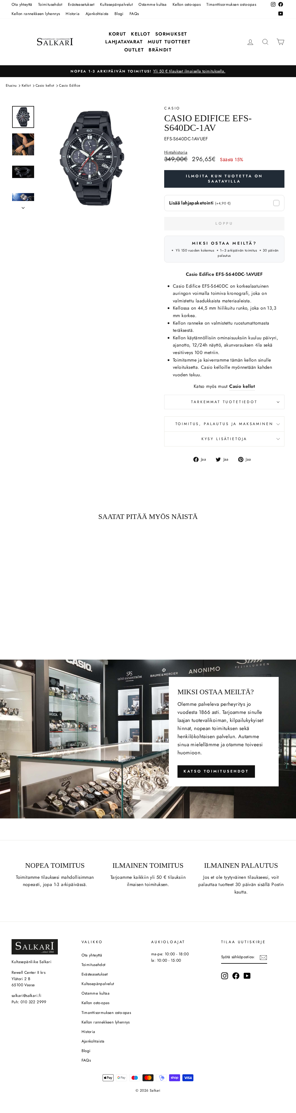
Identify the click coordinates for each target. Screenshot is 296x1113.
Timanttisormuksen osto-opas (231, 4)
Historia (72, 13)
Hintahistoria (175, 152)
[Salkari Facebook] (235, 975)
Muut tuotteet (169, 41)
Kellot (141, 34)
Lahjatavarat (124, 41)
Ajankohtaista (97, 13)
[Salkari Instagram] (224, 975)
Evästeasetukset (81, 4)
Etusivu (11, 85)
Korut (117, 34)
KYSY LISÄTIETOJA (224, 439)
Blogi (119, 13)
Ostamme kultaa (152, 4)
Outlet (134, 49)
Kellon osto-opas (187, 4)
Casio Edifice (69, 85)
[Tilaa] (263, 957)
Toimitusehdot (50, 4)
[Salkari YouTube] (247, 975)
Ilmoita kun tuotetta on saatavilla (224, 178)
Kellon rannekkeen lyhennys (36, 13)
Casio (172, 108)
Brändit (160, 49)
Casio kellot (45, 85)
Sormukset (171, 34)
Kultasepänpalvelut (116, 4)
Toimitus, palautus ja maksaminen (224, 424)
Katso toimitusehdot (216, 771)
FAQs (134, 13)
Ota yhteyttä (22, 4)
